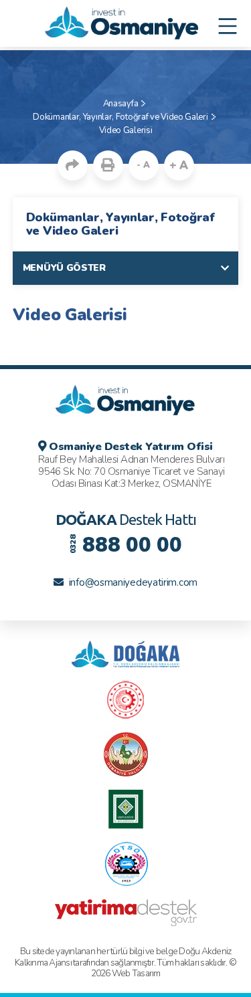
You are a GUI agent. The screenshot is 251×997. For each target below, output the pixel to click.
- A (143, 165)
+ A (178, 165)
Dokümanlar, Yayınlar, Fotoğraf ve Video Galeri (120, 117)
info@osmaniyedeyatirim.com (133, 582)
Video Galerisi (126, 130)
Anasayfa (121, 104)
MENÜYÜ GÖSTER (64, 267)
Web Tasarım (136, 973)
